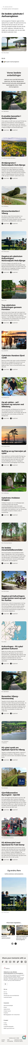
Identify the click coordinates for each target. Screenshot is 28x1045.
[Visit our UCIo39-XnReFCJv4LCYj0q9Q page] (10, 962)
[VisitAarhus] (8, 968)
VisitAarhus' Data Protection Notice (18, 1040)
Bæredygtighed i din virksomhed (12, 1014)
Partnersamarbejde (8, 1005)
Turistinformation (8, 997)
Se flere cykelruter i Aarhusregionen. (14, 873)
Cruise (5, 1022)
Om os (5, 991)
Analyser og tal (7, 1011)
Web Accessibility (10, 1040)
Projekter (6, 1012)
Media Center (7, 1009)
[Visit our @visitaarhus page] (18, 962)
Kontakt (5, 993)
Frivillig (5, 1024)
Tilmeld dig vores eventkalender (11, 995)
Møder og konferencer (9, 1028)
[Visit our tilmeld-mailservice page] (14, 962)
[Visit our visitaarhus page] (2, 962)
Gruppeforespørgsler (9, 1026)
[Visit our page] (6, 962)
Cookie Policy (3, 1040)
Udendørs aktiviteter (8, 6)
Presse (5, 1007)
